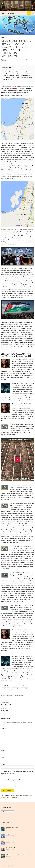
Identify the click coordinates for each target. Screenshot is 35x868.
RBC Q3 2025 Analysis (11, 847)
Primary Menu (33, 13)
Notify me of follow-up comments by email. (13, 780)
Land (21, 695)
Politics (3, 37)
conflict (9, 695)
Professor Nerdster (7, 13)
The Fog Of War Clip (6, 710)
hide (10, 67)
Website (3, 764)
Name (3, 750)
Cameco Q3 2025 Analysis (12, 827)
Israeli (15, 695)
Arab (3, 695)
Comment (4, 728)
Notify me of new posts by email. (10, 786)
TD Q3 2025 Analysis (11, 834)
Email (3, 757)
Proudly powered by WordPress (8, 866)
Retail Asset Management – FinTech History (15, 854)
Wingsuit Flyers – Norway (8, 703)
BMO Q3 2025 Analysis (11, 841)
